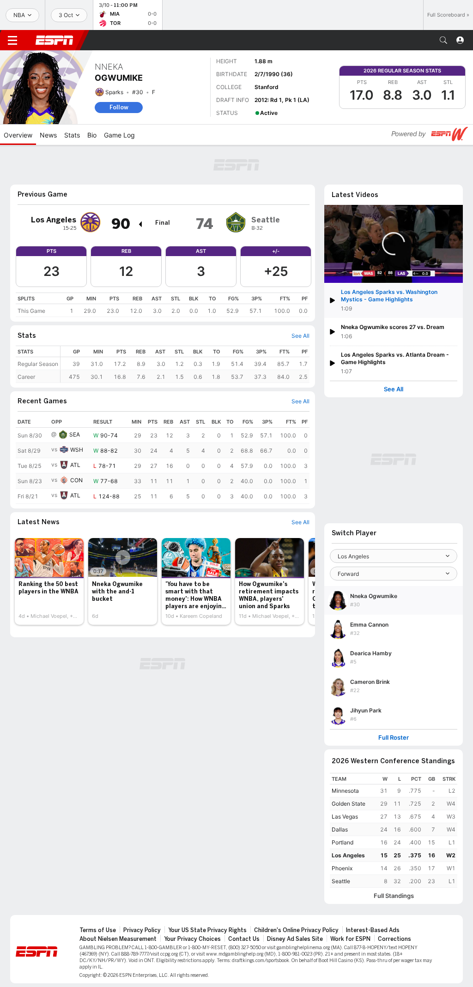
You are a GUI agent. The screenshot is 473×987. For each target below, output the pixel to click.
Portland (342, 842)
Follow (118, 107)
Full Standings (394, 895)
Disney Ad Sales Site (295, 939)
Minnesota (345, 790)
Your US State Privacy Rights (207, 930)
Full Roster (393, 737)
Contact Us (244, 939)
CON (76, 480)
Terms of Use (97, 930)
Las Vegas (345, 816)
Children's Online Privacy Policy (296, 930)
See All (393, 389)
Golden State (348, 803)
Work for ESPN (350, 939)
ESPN (54, 40)
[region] (162, 305)
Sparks (114, 92)
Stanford (267, 87)
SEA (74, 434)
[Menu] (12, 40)
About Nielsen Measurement (118, 939)
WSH (76, 449)
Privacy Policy (142, 930)
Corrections (394, 939)
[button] (443, 40)
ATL (75, 464)
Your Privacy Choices (192, 939)
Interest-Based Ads (373, 930)
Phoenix (342, 868)
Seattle (341, 881)
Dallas (340, 829)
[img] (140, 224)
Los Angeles (348, 855)
